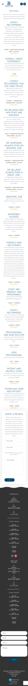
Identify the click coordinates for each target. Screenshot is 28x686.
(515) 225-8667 (14, 579)
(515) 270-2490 (14, 508)
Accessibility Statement (14, 672)
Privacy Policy (14, 674)
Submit (14, 659)
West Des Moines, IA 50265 (14, 571)
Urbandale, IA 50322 (14, 501)
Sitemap (14, 676)
